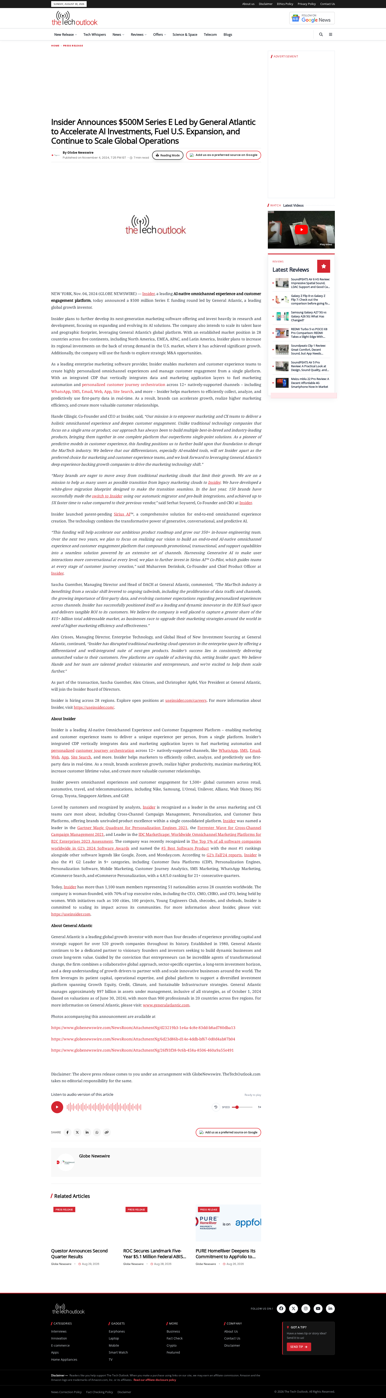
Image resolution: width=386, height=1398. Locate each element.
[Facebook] (67, 1132)
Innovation (59, 1338)
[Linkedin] (330, 1308)
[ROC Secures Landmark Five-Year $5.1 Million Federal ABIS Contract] (156, 1223)
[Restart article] (216, 1107)
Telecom (210, 34)
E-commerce (60, 1345)
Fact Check (175, 1338)
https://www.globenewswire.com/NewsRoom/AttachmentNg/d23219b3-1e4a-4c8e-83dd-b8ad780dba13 (143, 1027)
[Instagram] (305, 1308)
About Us (231, 1331)
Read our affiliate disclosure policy (155, 1380)
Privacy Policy (307, 4)
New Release (64, 34)
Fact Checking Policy (99, 1392)
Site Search (123, 391)
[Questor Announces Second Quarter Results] (84, 1223)
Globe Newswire (94, 1156)
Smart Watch (118, 1352)
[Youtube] (318, 1308)
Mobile (114, 1345)
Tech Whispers (95, 34)
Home (55, 45)
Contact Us (327, 4)
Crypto (171, 1345)
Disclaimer (266, 4)
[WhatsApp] (97, 1132)
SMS (76, 391)
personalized (93, 384)
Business (173, 1331)
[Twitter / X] (77, 1132)
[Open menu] (330, 34)
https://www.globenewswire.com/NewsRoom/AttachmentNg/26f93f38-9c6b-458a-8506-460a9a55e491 (142, 1050)
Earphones (117, 1331)
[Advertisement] (156, 82)
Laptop (114, 1338)
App (107, 391)
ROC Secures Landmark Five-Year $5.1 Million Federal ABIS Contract (153, 1253)
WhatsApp (60, 391)
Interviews (59, 1331)
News (117, 34)
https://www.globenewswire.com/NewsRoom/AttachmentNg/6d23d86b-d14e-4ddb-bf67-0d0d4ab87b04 (143, 1039)
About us (248, 4)
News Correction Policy (66, 1392)
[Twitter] (293, 1308)
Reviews (137, 34)
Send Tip (296, 1347)
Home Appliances (64, 1359)
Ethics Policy (285, 4)
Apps (55, 1352)
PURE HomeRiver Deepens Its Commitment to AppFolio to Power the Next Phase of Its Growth (226, 1253)
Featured (173, 1352)
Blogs (228, 34)
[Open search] (321, 34)
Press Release (73, 45)
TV (110, 1359)
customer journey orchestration (136, 384)
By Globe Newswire (78, 152)
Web (98, 391)
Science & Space (185, 34)
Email (87, 391)
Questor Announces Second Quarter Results (79, 1253)
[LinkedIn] (87, 1132)
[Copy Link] (107, 1132)
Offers (158, 34)
